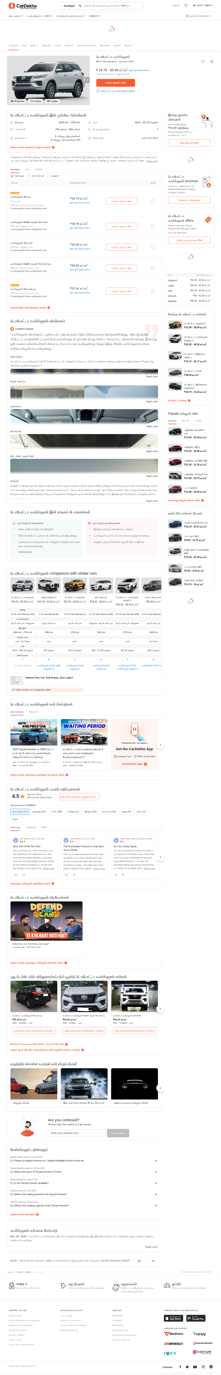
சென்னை (172, 301)
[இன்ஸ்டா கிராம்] (203, 1367)
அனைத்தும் (15, 169)
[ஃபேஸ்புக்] (180, 1367)
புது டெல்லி (122, 74)
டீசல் (27, 169)
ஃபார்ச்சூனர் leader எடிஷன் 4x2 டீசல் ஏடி (30, 263)
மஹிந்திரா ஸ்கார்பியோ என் (194, 432)
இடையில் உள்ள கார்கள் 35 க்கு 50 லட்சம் (83, 1102)
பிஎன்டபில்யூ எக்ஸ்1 (153, 597)
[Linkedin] (211, 1367)
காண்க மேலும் (25, 551)
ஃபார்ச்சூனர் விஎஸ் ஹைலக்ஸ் (75, 667)
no (153, 1260)
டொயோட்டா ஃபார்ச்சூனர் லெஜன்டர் (127, 599)
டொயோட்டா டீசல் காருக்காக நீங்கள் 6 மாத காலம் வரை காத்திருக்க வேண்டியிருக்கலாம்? (83, 753)
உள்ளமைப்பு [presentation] (16, 406)
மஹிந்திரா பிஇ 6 (192, 447)
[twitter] (187, 1367)
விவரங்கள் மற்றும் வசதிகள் (38, 147)
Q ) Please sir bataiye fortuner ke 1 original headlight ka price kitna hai (47, 1160)
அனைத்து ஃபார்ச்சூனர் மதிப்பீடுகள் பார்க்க (30, 883)
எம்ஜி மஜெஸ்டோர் (48, 597)
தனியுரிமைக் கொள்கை (18, 1330)
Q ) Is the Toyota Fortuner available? (29, 1183)
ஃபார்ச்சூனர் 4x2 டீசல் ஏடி (23, 289)
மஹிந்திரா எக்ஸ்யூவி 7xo (196, 474)
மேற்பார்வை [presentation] (16, 356)
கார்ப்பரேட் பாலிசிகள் (17, 1335)
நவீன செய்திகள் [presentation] (16, 712)
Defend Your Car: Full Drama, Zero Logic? (30, 944)
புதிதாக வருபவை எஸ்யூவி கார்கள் (131, 1102)
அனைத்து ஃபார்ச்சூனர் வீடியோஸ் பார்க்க (44, 962)
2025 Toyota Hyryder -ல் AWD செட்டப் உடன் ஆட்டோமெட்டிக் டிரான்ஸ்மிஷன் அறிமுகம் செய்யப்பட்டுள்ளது (33, 753)
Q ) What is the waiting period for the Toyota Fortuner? (38, 1194)
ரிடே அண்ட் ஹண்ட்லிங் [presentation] (22, 456)
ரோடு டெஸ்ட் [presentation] (34, 712)
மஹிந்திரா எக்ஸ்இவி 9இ (195, 460)
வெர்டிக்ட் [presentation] (15, 481)
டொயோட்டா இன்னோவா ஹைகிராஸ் (195, 386)
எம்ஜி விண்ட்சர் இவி (193, 580)
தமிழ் (175, 5)
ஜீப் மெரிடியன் (101, 597)
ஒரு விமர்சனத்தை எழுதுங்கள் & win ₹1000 (80, 796)
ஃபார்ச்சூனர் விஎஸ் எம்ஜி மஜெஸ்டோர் (48, 667)
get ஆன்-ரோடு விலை (139, 70)
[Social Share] (211, 62)
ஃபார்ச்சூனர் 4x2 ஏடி (20, 196)
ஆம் (139, 1260)
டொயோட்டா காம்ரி (192, 371)
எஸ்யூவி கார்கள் (21, 1102)
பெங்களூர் (172, 280)
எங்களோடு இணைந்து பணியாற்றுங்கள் (24, 1320)
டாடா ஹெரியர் (190, 487)
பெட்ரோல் (38, 169)
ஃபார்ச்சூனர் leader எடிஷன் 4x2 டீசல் (29, 222)
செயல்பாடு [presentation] (15, 431)
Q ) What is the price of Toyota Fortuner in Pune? (36, 1171)
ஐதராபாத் (172, 295)
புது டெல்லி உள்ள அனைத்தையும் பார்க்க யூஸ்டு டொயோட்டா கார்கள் (49, 1050)
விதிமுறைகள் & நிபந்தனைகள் (21, 1325)
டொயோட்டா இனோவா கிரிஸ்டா (194, 356)
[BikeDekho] (173, 1334)
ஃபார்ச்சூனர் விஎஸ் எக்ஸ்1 (153, 665)
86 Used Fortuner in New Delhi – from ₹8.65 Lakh (37, 1044)
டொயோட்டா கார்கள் (177, 400)
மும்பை (171, 285)
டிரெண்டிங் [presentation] (172, 421)
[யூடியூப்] (195, 1367)
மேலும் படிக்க (152, 161)
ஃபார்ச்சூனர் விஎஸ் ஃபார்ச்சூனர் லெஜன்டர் (127, 667)
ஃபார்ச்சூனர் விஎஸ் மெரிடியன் (101, 667)
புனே (170, 290)
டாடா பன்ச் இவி (191, 536)
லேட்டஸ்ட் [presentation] (186, 421)
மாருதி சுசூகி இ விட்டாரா (196, 522)
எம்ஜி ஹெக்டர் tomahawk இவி (196, 551)
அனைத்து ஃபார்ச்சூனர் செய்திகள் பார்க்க (45, 774)
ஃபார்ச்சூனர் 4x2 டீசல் (21, 243)
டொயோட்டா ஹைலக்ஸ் (75, 597)
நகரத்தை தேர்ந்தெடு (199, 16)
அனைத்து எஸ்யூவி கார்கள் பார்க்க (184, 500)
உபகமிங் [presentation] (198, 421)
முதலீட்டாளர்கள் (15, 1340)
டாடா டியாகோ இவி (193, 566)
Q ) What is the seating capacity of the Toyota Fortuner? (39, 1205)
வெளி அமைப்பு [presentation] (18, 381)
